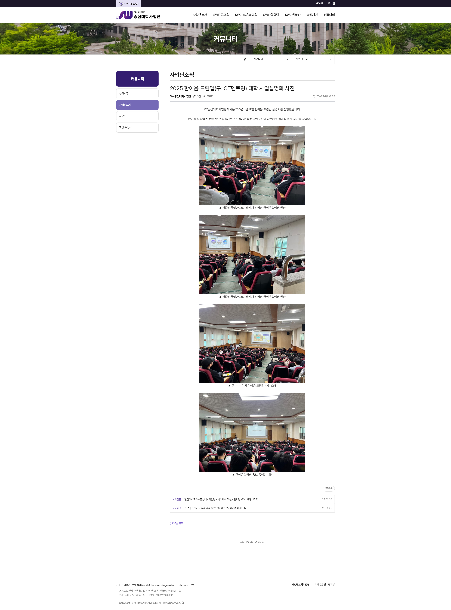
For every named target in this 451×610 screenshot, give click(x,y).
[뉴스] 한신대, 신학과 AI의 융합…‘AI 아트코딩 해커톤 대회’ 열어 (215, 508)
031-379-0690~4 (135, 594)
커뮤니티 (258, 59)
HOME (319, 3)
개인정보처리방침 (300, 584)
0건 (198, 96)
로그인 (331, 3)
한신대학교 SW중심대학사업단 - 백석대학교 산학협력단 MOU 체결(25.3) (221, 499)
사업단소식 (302, 59)
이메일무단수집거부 (325, 584)
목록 (330, 488)
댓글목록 (178, 523)
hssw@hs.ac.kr (164, 594)
